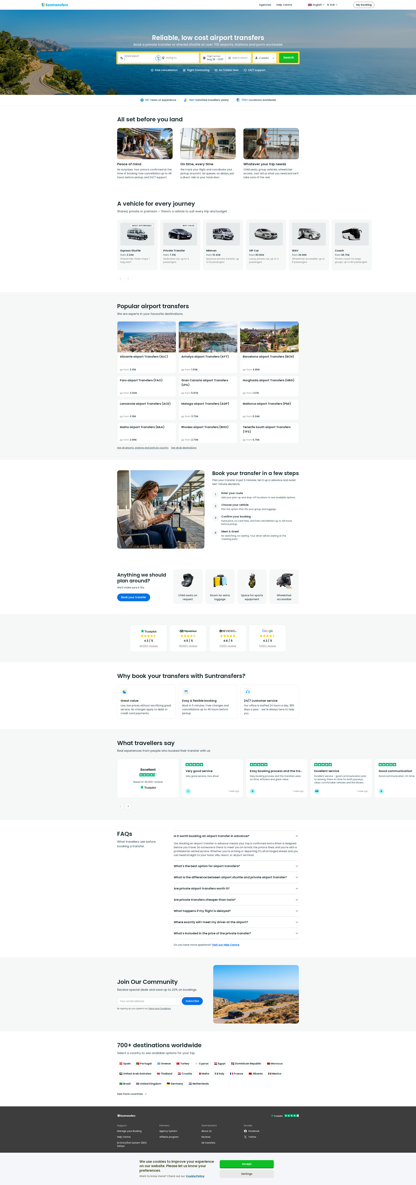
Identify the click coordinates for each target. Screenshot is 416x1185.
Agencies (265, 5)
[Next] (128, 278)
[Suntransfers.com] (55, 5)
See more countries (130, 1094)
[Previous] (120, 278)
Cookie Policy (195, 1176)
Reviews (206, 1137)
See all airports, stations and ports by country (143, 447)
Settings (246, 1174)
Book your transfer (133, 597)
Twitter (252, 1137)
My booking (364, 5)
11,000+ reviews (228, 646)
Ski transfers (208, 1142)
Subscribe (192, 1001)
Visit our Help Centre (225, 945)
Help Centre (284, 5)
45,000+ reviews (148, 646)
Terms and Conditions (159, 1008)
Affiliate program (169, 1137)
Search (288, 57)
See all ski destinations (183, 447)
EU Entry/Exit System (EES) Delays (132, 1144)
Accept (247, 1164)
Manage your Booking (129, 1131)
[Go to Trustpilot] (285, 1116)
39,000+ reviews (188, 646)
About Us (207, 1131)
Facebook (253, 1131)
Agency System (168, 1131)
